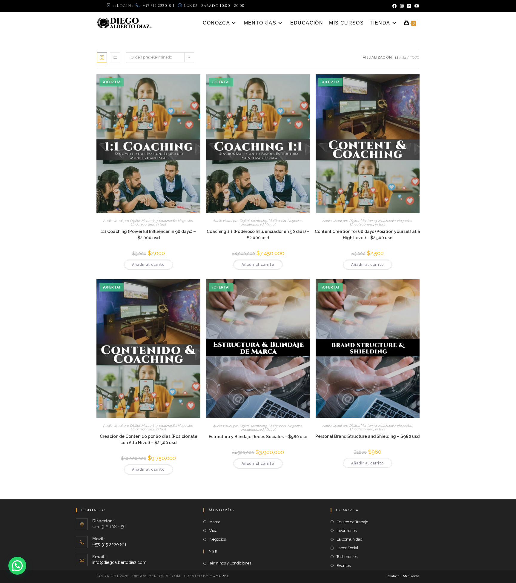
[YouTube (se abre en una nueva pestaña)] (416, 6)
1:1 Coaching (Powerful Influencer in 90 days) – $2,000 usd (148, 234)
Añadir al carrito (148, 265)
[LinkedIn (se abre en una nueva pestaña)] (409, 6)
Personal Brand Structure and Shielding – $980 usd (367, 436)
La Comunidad (350, 539)
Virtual (161, 224)
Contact (393, 576)
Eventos (344, 565)
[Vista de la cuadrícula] (102, 57)
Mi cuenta (411, 576)
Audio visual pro (116, 221)
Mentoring (150, 221)
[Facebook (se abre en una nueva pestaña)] (394, 6)
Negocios (185, 221)
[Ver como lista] (115, 57)
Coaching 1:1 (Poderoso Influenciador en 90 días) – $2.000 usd (258, 234)
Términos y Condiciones (230, 563)
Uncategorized (142, 224)
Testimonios (347, 556)
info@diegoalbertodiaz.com (119, 562)
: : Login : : (124, 5)
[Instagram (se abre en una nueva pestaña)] (402, 6)
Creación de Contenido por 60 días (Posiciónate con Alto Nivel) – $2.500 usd (148, 439)
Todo (414, 57)
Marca (214, 522)
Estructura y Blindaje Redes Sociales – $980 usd (258, 436)
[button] (17, 566)
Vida (213, 530)
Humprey (219, 576)
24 (404, 57)
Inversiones (347, 530)
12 (396, 57)
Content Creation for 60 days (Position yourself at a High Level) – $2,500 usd (367, 234)
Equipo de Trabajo (352, 522)
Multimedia (167, 221)
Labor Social (347, 548)
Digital (135, 221)
